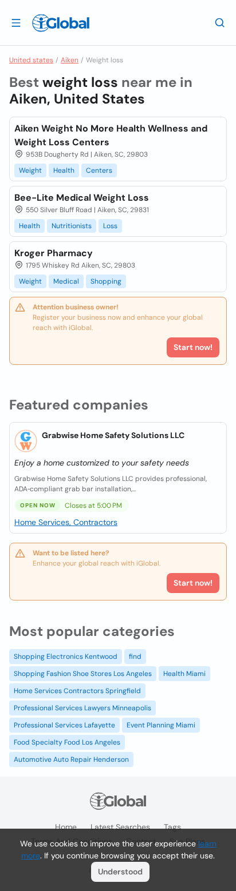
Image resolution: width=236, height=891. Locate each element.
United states (31, 60)
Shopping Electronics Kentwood (65, 656)
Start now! (193, 583)
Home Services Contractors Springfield (77, 690)
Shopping (106, 281)
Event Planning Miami (161, 725)
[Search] (220, 22)
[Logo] (60, 22)
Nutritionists (72, 225)
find (135, 656)
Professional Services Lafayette (64, 725)
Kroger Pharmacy (53, 253)
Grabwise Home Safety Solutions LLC (113, 435)
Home (66, 827)
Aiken (69, 60)
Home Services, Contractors (65, 522)
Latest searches (120, 827)
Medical (66, 281)
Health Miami (184, 673)
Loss (110, 225)
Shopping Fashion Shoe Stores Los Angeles (83, 673)
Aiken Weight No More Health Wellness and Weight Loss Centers (110, 135)
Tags (172, 827)
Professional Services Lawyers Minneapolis (82, 708)
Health (63, 170)
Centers (99, 170)
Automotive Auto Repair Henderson (71, 759)
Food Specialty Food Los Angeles (67, 742)
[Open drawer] (16, 22)
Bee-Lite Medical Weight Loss (81, 198)
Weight (30, 170)
